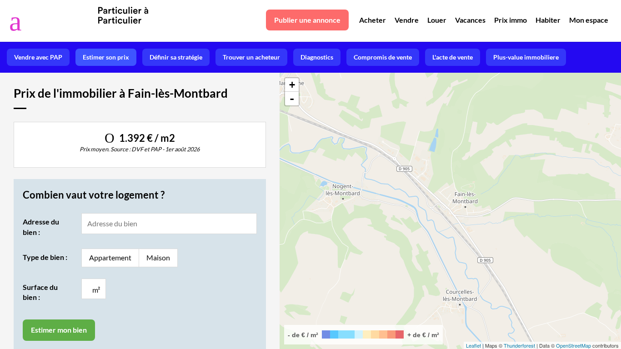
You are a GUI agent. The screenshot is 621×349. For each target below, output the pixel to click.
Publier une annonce (307, 19)
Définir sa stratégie (176, 57)
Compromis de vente (383, 57)
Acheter (372, 19)
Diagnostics (316, 57)
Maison (158, 257)
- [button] (292, 98)
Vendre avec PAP (38, 57)
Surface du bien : (40, 292)
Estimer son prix (106, 57)
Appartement (110, 257)
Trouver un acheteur (251, 57)
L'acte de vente (452, 57)
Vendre (407, 19)
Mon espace (588, 19)
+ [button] (292, 84)
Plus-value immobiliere (526, 57)
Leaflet (473, 345)
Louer (436, 19)
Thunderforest (519, 345)
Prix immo (510, 19)
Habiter (548, 19)
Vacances (470, 19)
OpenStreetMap (573, 345)
